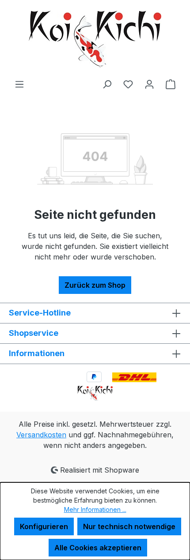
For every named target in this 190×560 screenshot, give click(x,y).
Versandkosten (41, 434)
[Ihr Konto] (149, 84)
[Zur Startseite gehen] (95, 39)
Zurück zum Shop (95, 285)
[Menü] (19, 84)
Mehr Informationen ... (95, 509)
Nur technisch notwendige (129, 526)
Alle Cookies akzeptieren (97, 547)
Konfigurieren (44, 526)
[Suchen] (107, 84)
